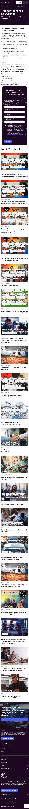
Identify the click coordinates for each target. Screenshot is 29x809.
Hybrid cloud (4, 762)
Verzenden (8, 141)
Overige (3, 765)
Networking (4, 759)
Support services (5, 768)
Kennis (2, 751)
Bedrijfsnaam (7, 119)
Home (2, 6)
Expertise (3, 748)
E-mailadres (7, 114)
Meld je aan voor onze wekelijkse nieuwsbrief (14, 719)
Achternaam (7, 109)
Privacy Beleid (4, 798)
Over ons (3, 754)
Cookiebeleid (12, 798)
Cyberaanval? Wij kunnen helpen (9, 790)
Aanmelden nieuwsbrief (7, 738)
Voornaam (7, 104)
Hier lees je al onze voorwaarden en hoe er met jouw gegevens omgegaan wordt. (15, 135)
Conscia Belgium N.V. (5, 794)
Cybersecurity (8, 6)
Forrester (20, 68)
